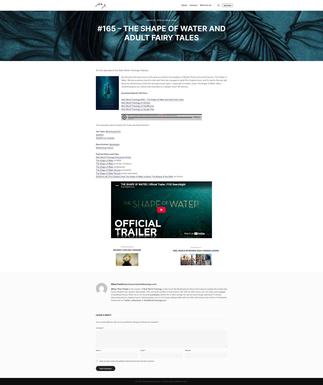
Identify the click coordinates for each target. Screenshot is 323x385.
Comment (100, 328)
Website (188, 350)
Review (108, 170)
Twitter (127, 300)
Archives (227, 5)
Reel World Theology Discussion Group (113, 157)
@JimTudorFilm (113, 131)
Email (143, 350)
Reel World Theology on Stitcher (135, 103)
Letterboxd (136, 300)
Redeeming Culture (104, 147)
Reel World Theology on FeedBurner (137, 106)
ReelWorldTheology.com (155, 300)
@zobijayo (114, 144)
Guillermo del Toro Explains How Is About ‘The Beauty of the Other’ (135, 176)
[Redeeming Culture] (101, 5)
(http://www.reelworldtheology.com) (139, 284)
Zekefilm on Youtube (105, 138)
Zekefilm (100, 135)
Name (98, 350)
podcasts (156, 294)
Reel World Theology (152, 289)
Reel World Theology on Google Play (137, 109)
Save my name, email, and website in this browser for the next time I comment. (127, 361)
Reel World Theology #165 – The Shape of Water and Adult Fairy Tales (152, 99)
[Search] (218, 5)
